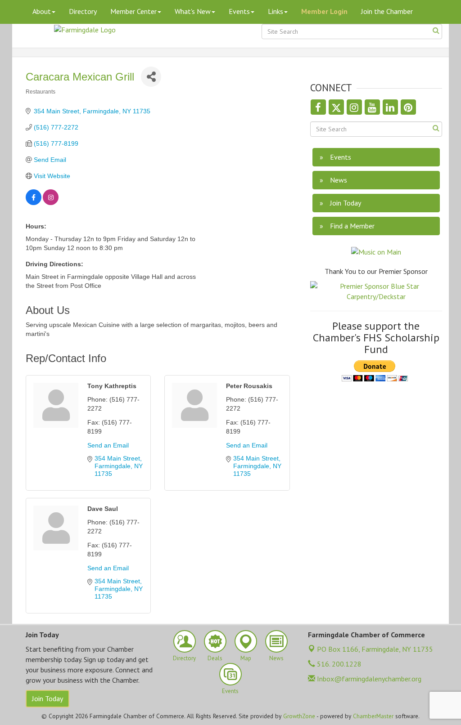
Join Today (47, 698)
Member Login (324, 11)
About (41, 11)
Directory (83, 11)
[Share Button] (151, 77)
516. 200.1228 (338, 663)
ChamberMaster (373, 716)
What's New (193, 11)
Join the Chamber (387, 11)
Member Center (133, 11)
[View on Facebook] (33, 202)
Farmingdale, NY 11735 (375, 648)
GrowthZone (299, 716)
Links (275, 11)
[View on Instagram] (51, 202)
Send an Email (108, 445)
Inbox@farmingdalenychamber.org (368, 678)
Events (239, 11)
